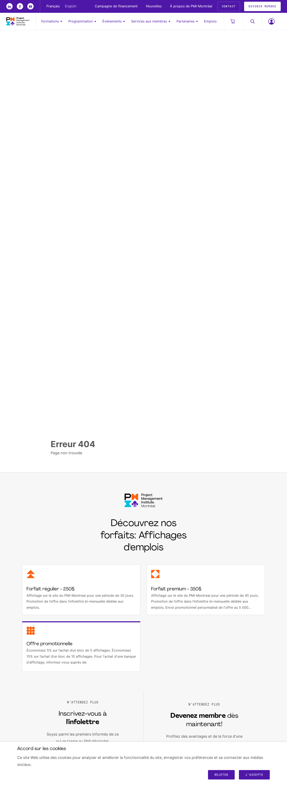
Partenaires (185, 21)
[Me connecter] (271, 21)
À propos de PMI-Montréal (191, 6)
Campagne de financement (116, 6)
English (70, 6)
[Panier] (233, 21)
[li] (9, 6)
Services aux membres (149, 21)
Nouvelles (154, 6)
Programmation (80, 21)
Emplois (210, 21)
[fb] (20, 6)
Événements (112, 21)
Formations (50, 21)
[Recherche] (252, 21)
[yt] (30, 6)
